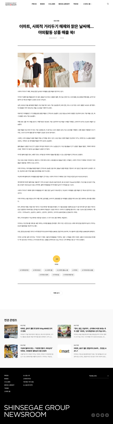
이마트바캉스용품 (88, 270)
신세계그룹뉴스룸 (63, 270)
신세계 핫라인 (27, 378)
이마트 (62, 38)
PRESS (34, 4)
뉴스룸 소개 (26, 375)
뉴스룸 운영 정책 (27, 385)
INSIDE (42, 4)
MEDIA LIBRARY (64, 4)
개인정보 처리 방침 (28, 382)
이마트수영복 (44, 275)
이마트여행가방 (69, 275)
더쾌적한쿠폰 (25, 270)
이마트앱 (56, 275)
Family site (93, 376)
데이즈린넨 (37, 270)
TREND (75, 4)
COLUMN (51, 4)
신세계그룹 (86, 4)
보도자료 (56, 21)
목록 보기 (56, 293)
